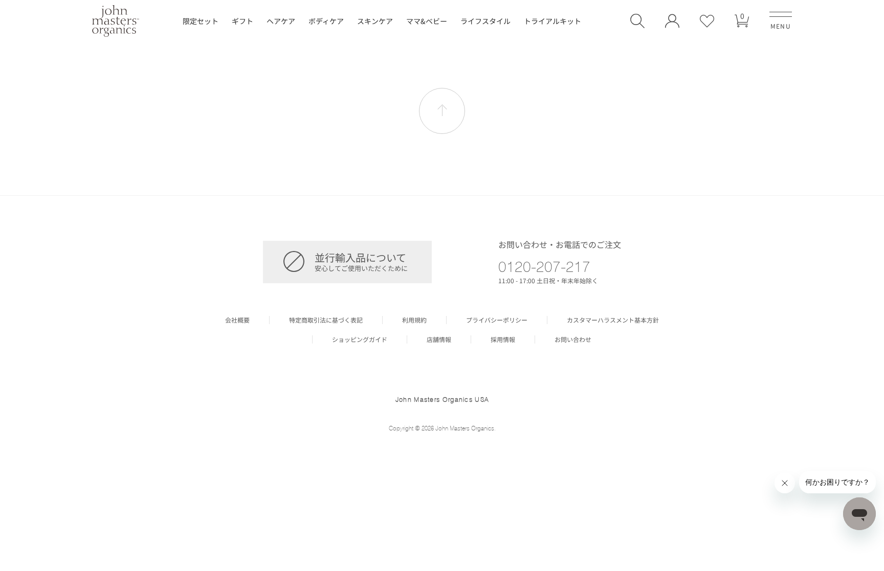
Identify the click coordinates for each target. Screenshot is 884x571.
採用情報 (503, 339)
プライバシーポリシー (496, 320)
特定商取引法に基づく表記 (326, 320)
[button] (637, 21)
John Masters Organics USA (442, 399)
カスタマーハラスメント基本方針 (613, 320)
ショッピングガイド (359, 339)
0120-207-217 (544, 266)
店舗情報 (439, 339)
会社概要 (237, 320)
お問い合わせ (573, 339)
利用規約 (414, 320)
